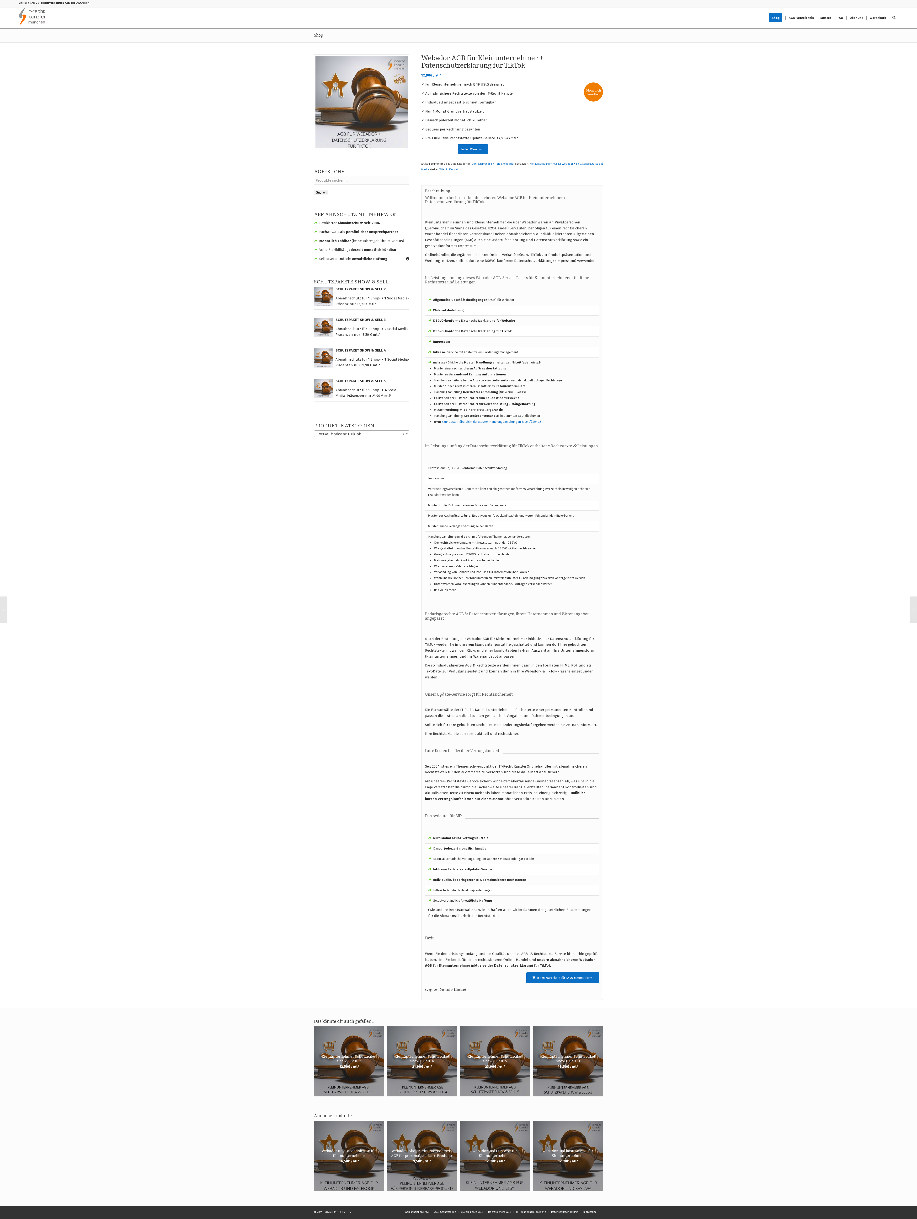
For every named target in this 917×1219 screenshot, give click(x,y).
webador (508, 163)
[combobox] (361, 433)
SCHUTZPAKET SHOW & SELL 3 (361, 320)
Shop (318, 35)
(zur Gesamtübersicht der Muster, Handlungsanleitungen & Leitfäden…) (491, 421)
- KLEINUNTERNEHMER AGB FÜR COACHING (63, 3)
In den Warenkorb (472, 149)
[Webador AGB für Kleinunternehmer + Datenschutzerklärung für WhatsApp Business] (913, 609)
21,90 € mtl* (370, 365)
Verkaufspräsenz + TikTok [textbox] (360, 434)
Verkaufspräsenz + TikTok (487, 163)
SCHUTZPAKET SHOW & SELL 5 (361, 381)
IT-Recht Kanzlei (448, 169)
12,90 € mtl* (366, 304)
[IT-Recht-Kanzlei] (32, 17)
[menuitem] (777, 17)
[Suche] (894, 17)
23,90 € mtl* (382, 396)
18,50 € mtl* (370, 334)
